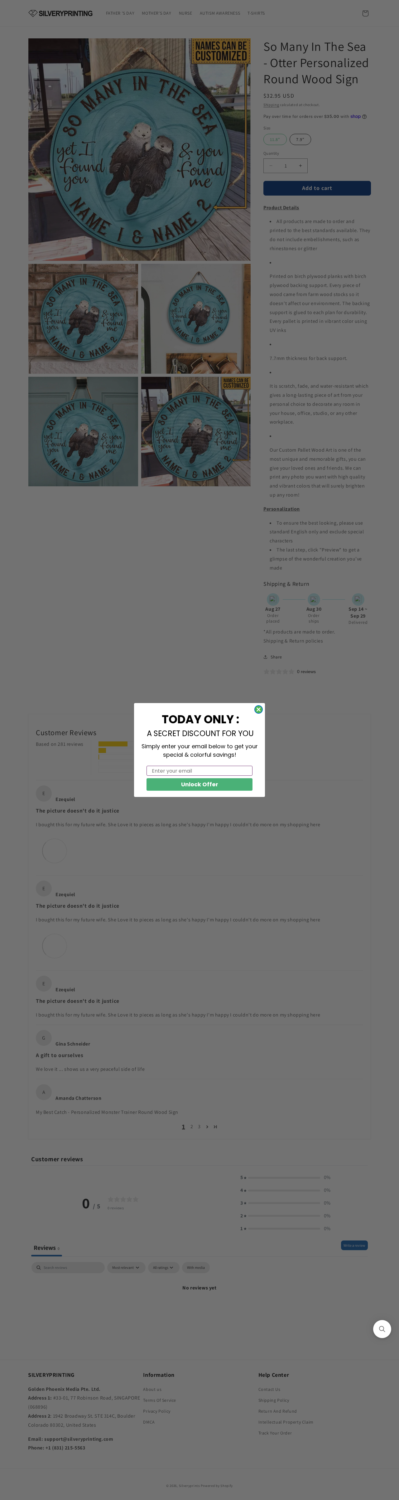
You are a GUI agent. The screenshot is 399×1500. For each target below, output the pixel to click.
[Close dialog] (258, 709)
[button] (382, 1329)
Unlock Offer (199, 784)
